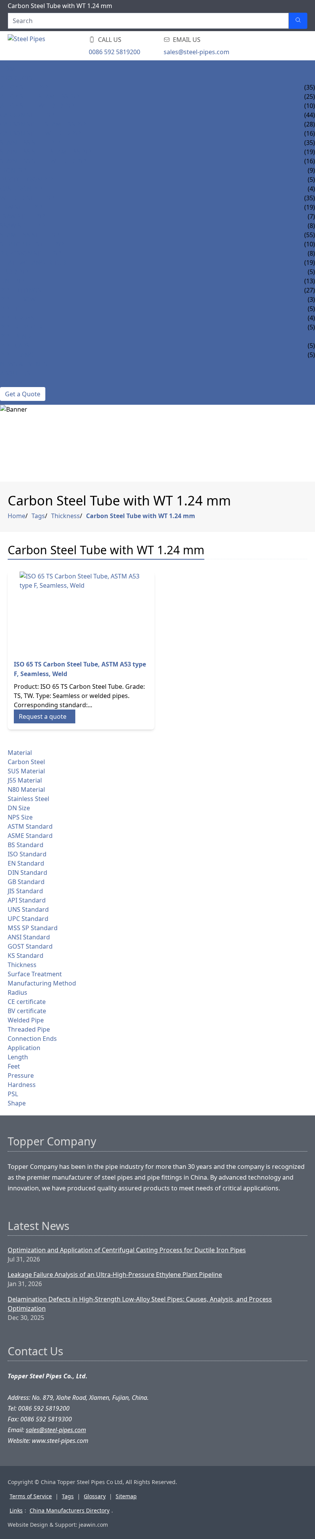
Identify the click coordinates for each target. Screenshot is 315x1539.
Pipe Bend (15, 336)
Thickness (65, 516)
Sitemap (126, 1496)
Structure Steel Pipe (34, 244)
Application (24, 1048)
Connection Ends (32, 1038)
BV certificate (27, 1011)
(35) (309, 87)
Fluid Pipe (16, 272)
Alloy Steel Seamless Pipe (41, 96)
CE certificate (27, 1001)
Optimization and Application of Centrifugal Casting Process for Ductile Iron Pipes (127, 1250)
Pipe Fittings (20, 290)
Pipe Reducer (21, 327)
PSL (13, 1094)
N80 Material (26, 789)
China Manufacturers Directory (69, 1510)
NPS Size (20, 817)
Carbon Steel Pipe (29, 115)
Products (16, 78)
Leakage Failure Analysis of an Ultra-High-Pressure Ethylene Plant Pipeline (115, 1274)
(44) (309, 115)
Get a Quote (22, 394)
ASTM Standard (30, 826)
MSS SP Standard (33, 928)
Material (20, 752)
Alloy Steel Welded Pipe (39, 105)
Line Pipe (14, 281)
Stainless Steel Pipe (31, 142)
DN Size (19, 808)
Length (18, 1057)
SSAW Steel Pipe (24, 225)
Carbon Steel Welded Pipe (42, 133)
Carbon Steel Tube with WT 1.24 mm (140, 516)
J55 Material (25, 780)
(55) (309, 235)
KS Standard (25, 955)
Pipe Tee (12, 308)
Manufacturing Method (42, 983)
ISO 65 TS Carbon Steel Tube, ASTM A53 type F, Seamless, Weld (80, 669)
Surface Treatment (35, 974)
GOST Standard (30, 946)
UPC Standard (28, 918)
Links (16, 1510)
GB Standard (26, 882)
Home (9, 69)
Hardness (22, 1084)
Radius (17, 992)
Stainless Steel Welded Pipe (45, 161)
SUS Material (26, 771)
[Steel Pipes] (54, 45)
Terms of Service (31, 1496)
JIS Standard (25, 891)
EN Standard (26, 863)
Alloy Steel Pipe (25, 87)
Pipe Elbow (18, 299)
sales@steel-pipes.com (196, 52)
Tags (38, 516)
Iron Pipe (15, 170)
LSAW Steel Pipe (24, 216)
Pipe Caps (15, 345)
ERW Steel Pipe (23, 207)
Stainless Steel (28, 798)
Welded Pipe (26, 1020)
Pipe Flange (18, 355)
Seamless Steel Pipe (31, 235)
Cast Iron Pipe (23, 188)
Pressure (21, 1075)
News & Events (23, 364)
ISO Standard (27, 854)
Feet (14, 1066)
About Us (15, 373)
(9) (311, 170)
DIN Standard (27, 872)
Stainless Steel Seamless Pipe (47, 152)
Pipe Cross (17, 318)
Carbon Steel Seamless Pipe (45, 124)
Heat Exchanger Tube (34, 262)
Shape (17, 1103)
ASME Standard (30, 835)
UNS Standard (28, 909)
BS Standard (25, 845)
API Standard (27, 900)
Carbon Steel (26, 762)
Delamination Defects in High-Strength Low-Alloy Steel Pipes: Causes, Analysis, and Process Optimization (140, 1304)
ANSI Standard (29, 937)
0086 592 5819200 (114, 52)
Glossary (95, 1496)
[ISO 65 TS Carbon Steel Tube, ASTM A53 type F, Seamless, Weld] (81, 612)
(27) (309, 290)
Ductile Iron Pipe (28, 179)
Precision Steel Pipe (32, 253)
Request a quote (42, 716)
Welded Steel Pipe (29, 198)
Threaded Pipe (29, 1029)
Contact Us (18, 382)
